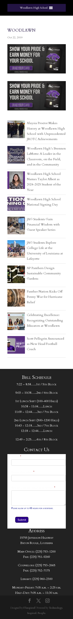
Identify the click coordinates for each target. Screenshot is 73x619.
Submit (22, 519)
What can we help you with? (33, 488)
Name (16, 457)
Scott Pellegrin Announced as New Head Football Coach (45, 343)
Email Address (23, 472)
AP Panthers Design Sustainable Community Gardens (44, 273)
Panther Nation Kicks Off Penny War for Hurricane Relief (44, 296)
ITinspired (29, 607)
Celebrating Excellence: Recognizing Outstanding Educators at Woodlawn (45, 320)
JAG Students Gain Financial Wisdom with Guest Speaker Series (43, 224)
